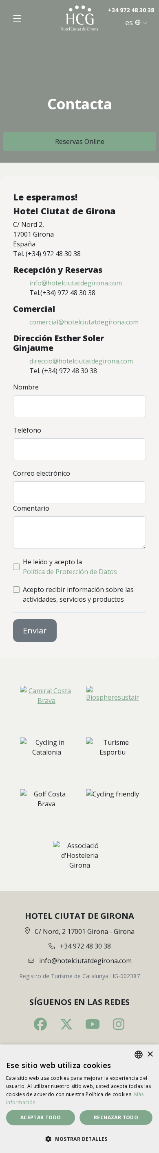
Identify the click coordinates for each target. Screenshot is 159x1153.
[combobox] (139, 1055)
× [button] (150, 1054)
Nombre (26, 387)
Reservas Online (79, 141)
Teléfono (27, 430)
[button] (79, 1139)
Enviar (35, 630)
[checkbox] (16, 566)
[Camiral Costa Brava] (46, 701)
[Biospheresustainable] (112, 701)
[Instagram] (118, 1024)
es (129, 22)
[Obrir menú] (17, 18)
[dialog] (79, 1098)
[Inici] (79, 18)
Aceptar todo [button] (40, 1117)
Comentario (31, 508)
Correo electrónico (41, 473)
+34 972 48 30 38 (131, 10)
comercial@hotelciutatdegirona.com (84, 322)
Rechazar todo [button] (116, 1117)
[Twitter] (66, 1024)
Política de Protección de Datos (70, 571)
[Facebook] (40, 1024)
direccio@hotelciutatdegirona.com (81, 361)
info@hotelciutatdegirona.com (75, 282)
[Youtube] (92, 1024)
